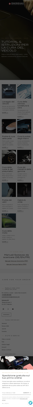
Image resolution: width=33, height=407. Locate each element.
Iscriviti (26, 392)
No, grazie (5, 403)
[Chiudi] (30, 359)
